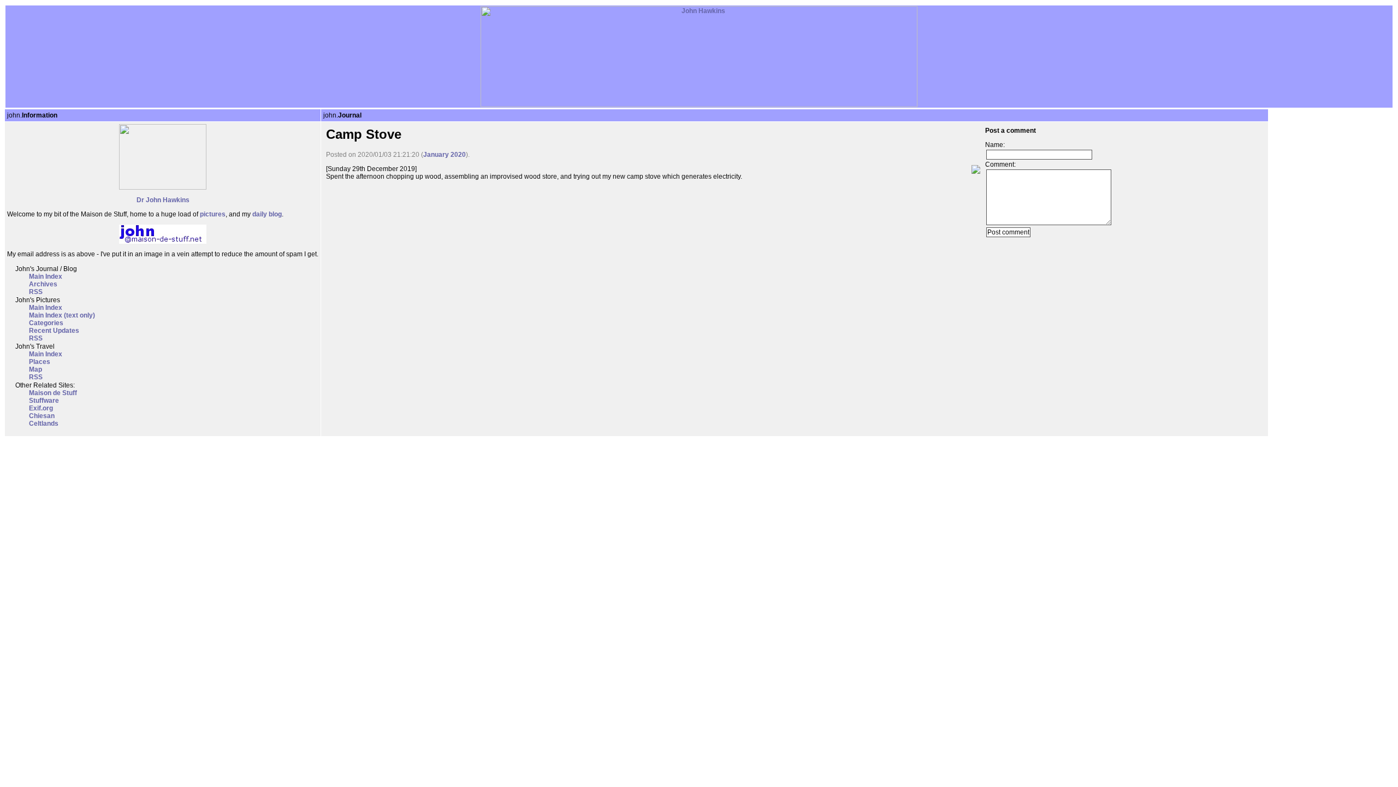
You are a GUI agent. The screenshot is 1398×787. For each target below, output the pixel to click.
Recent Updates (54, 330)
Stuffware (44, 400)
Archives (43, 284)
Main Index (45, 276)
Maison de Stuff (53, 393)
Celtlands (43, 423)
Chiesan (42, 416)
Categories (46, 323)
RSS (36, 292)
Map (35, 369)
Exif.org (41, 408)
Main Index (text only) (62, 315)
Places (39, 362)
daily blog (267, 214)
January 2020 (444, 154)
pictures (213, 214)
